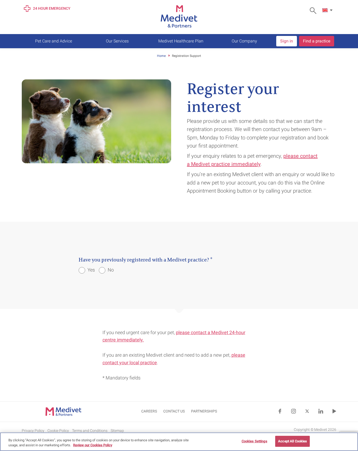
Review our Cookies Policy (92, 445)
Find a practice (316, 41)
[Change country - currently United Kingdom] (328, 10)
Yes (90, 270)
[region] (179, 441)
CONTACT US (174, 411)
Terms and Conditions (89, 430)
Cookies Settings (254, 441)
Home (161, 56)
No (110, 270)
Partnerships (204, 411)
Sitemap (117, 430)
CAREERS (149, 411)
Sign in (286, 41)
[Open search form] (314, 10)
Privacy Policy (33, 430)
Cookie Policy (58, 430)
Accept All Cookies (292, 441)
